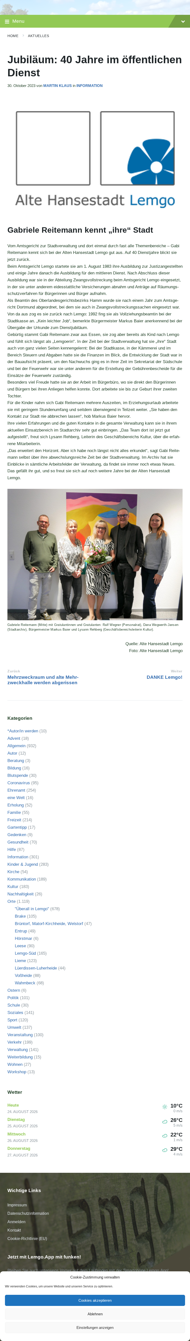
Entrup (21, 931)
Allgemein (16, 745)
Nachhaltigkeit (20, 894)
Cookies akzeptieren (95, 1300)
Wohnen (15, 1064)
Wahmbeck (25, 983)
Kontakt (14, 1230)
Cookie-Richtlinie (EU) (27, 1239)
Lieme (20, 960)
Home (12, 36)
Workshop (16, 1072)
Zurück (13, 671)
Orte (11, 901)
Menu (18, 21)
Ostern (13, 990)
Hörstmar (23, 938)
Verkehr (14, 1042)
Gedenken (16, 834)
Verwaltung (17, 1049)
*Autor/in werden (22, 731)
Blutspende (17, 775)
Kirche (13, 871)
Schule (13, 1005)
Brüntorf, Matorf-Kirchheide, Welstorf (49, 923)
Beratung (15, 760)
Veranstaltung (20, 1034)
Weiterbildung (20, 1057)
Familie (14, 812)
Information (89, 86)
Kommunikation (21, 879)
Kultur (12, 886)
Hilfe (11, 849)
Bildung (14, 768)
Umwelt (14, 1027)
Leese (20, 946)
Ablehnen (95, 1314)
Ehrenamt (16, 790)
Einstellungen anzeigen (95, 1327)
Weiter (176, 671)
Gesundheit (17, 842)
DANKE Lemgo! (164, 677)
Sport (12, 1020)
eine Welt (16, 797)
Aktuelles (38, 36)
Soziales (15, 1012)
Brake (20, 916)
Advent (13, 738)
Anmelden (16, 1222)
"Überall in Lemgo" (32, 909)
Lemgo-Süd (25, 953)
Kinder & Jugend (22, 864)
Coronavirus (18, 783)
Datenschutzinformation (28, 1213)
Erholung (15, 805)
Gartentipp (17, 827)
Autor (12, 753)
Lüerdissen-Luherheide (36, 968)
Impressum (17, 1205)
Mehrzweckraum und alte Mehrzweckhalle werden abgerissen (42, 680)
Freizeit (14, 820)
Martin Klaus (57, 86)
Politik (13, 997)
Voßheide (23, 975)
